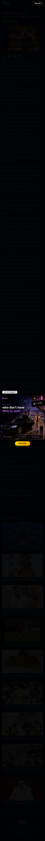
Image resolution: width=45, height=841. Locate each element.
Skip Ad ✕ (38, 3)
